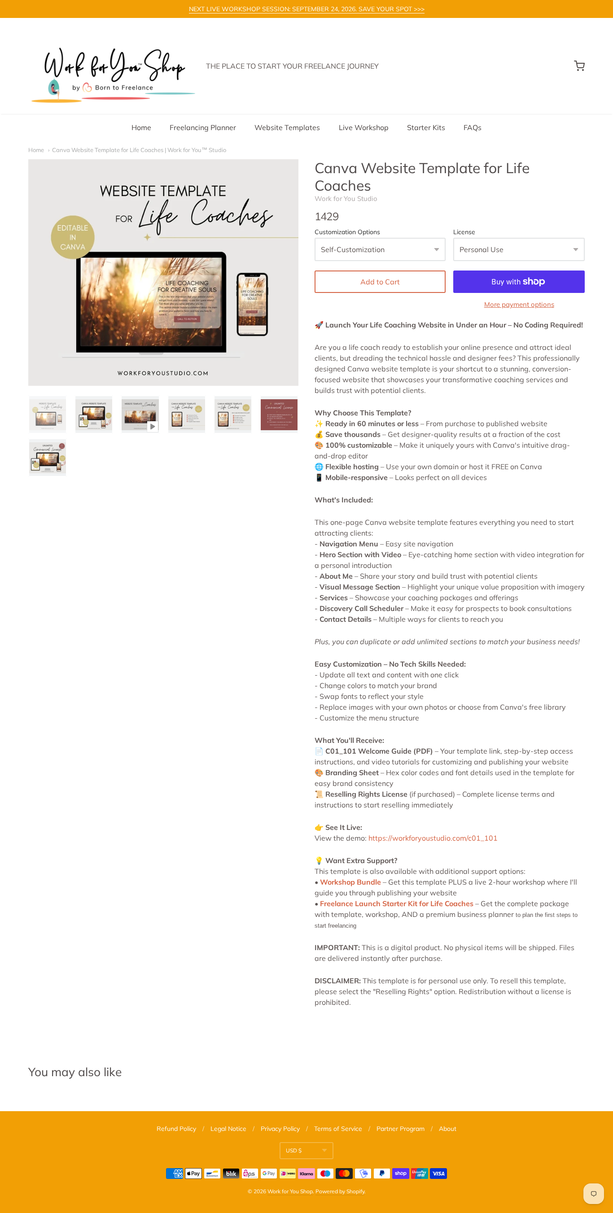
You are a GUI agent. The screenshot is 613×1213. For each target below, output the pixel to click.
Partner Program (401, 1129)
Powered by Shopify (339, 1191)
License (464, 232)
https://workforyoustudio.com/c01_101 (433, 837)
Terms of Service (338, 1129)
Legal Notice (228, 1129)
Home (141, 127)
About (447, 1129)
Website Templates (287, 127)
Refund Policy (176, 1129)
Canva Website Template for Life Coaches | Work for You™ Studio (139, 149)
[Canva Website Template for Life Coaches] (47, 414)
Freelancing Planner (203, 127)
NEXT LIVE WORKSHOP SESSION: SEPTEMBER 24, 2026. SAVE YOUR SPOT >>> (307, 9)
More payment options (519, 304)
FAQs (473, 127)
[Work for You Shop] (111, 65)
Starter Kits (426, 127)
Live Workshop (364, 127)
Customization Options (347, 232)
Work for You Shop (290, 1191)
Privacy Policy (280, 1129)
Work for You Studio (346, 198)
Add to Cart (380, 281)
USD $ (294, 1150)
